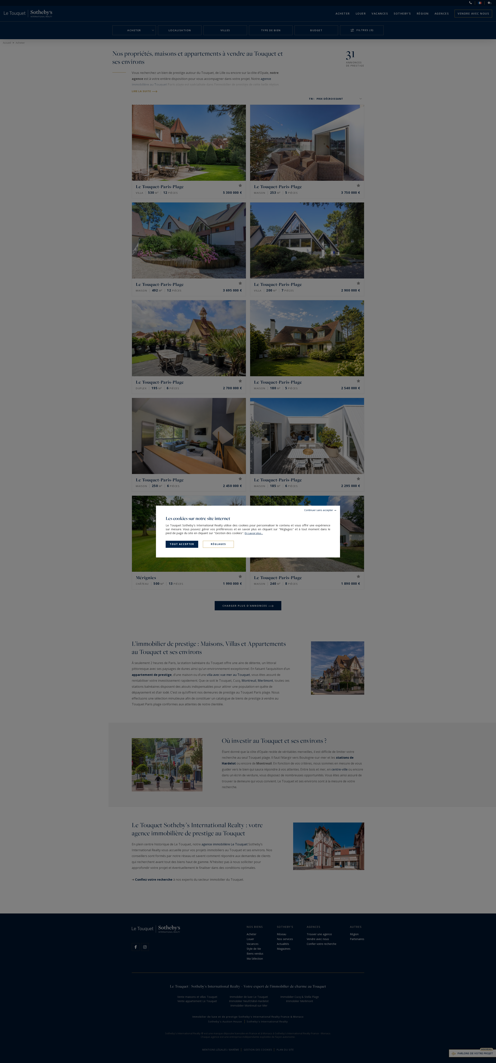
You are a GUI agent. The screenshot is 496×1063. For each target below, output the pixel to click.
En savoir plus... (254, 533)
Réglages (218, 544)
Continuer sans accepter (318, 510)
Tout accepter (182, 544)
